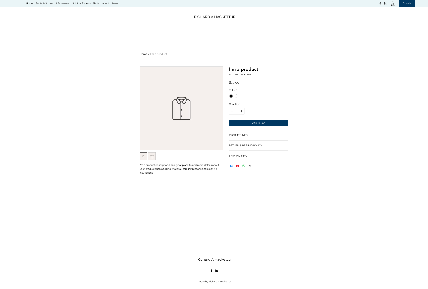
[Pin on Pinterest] (238, 166)
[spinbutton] (237, 111)
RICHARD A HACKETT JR (214, 17)
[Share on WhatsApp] (244, 166)
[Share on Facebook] (231, 166)
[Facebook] (380, 3)
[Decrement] (232, 111)
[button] (393, 3)
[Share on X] (250, 166)
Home (143, 54)
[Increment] (242, 111)
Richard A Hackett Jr (214, 259)
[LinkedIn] (385, 3)
